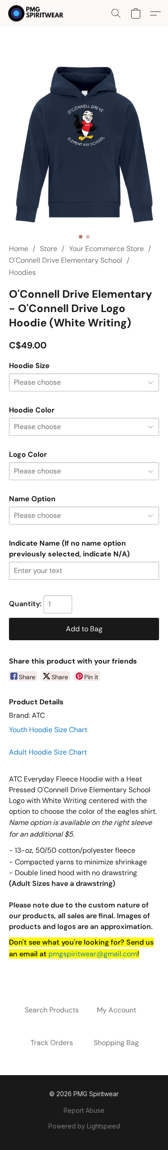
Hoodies (22, 272)
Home (18, 248)
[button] (37, 13)
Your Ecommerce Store (106, 248)
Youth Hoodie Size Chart (48, 729)
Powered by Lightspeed (84, 1126)
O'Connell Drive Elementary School (65, 260)
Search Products (52, 1010)
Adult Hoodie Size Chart (48, 752)
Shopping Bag (116, 1042)
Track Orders (51, 1042)
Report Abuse (84, 1110)
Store (48, 248)
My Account (116, 1010)
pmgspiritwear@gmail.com (92, 954)
